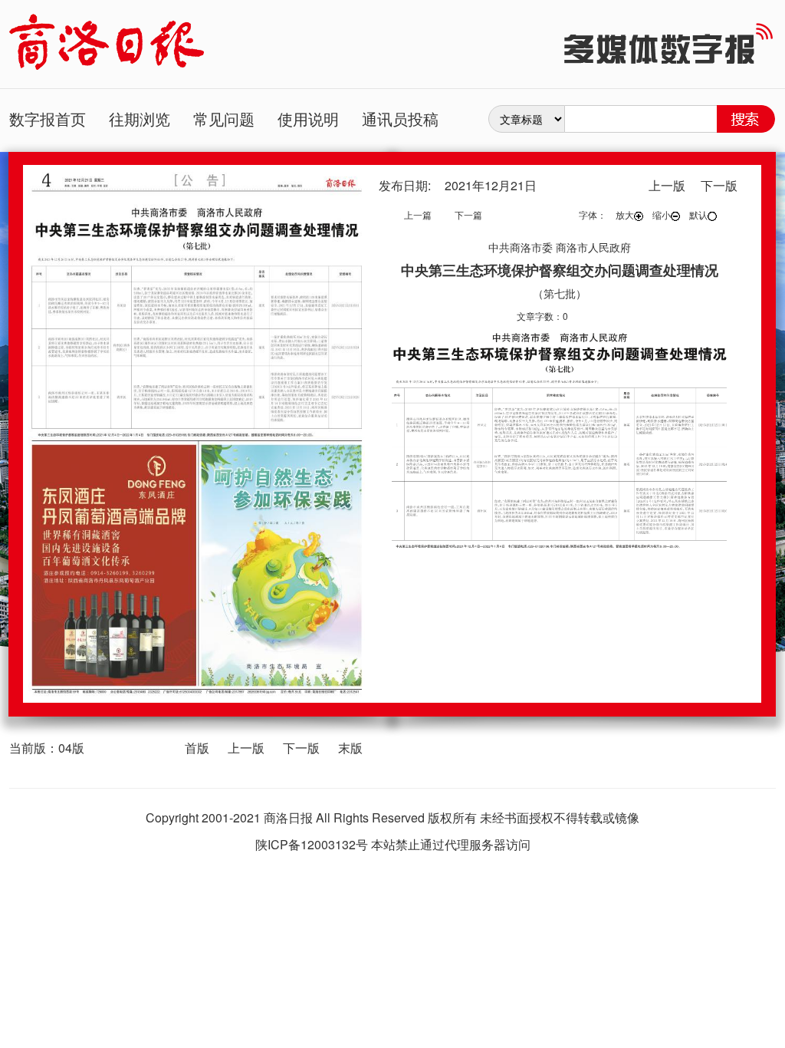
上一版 (246, 747)
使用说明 (308, 118)
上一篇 (418, 214)
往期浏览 (139, 118)
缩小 (661, 214)
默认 (698, 214)
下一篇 (468, 214)
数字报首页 (47, 118)
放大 (625, 214)
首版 (197, 747)
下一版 (301, 747)
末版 (350, 747)
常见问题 (224, 118)
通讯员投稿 (400, 118)
